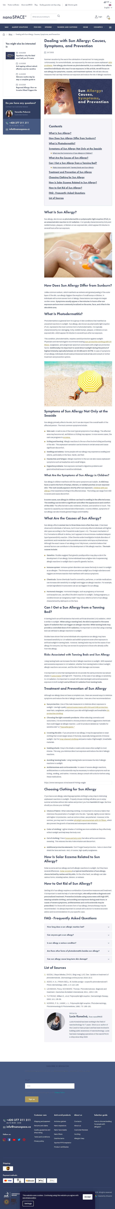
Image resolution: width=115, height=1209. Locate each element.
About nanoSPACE (26, 5)
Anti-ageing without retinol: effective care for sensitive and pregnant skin (26, 68)
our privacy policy (29, 1198)
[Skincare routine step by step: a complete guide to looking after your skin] (10, 77)
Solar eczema (66, 871)
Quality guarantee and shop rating (50, 5)
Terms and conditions (42, 1137)
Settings (28, 1204)
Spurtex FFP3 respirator (62, 1143)
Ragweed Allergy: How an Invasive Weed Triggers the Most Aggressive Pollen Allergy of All (26, 89)
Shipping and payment (42, 1121)
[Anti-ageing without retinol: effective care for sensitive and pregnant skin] (10, 66)
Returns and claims (41, 1126)
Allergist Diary (79, 1138)
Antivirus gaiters (60, 1121)
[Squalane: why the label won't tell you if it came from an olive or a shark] (10, 55)
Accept (87, 1197)
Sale (4, 5)
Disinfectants (59, 1138)
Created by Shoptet (105, 1196)
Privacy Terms (60, 1092)
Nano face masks (60, 1130)
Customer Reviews (81, 1130)
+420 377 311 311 (19, 123)
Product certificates (13, 5)
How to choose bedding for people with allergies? (103, 1124)
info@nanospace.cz (19, 129)
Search (58, 16)
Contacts (77, 1121)
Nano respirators (60, 1126)
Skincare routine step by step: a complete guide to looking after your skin (25, 78)
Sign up (32, 1099)
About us (77, 1126)
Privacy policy (39, 1141)
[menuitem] (6, 27)
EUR (107, 2)
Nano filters (58, 1134)
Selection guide (72, 5)
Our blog (77, 1134)
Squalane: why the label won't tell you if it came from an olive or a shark (25, 57)
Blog (36, 5)
